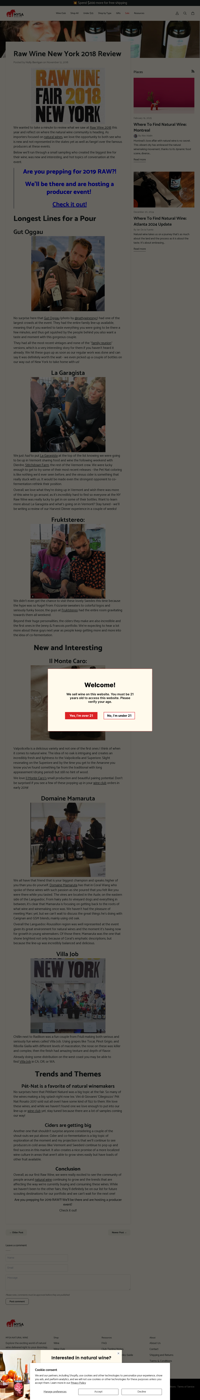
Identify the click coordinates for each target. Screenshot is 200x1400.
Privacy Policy (78, 1383)
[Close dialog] (118, 1353)
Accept (98, 1391)
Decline (142, 1391)
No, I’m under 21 (119, 716)
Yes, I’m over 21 (81, 716)
